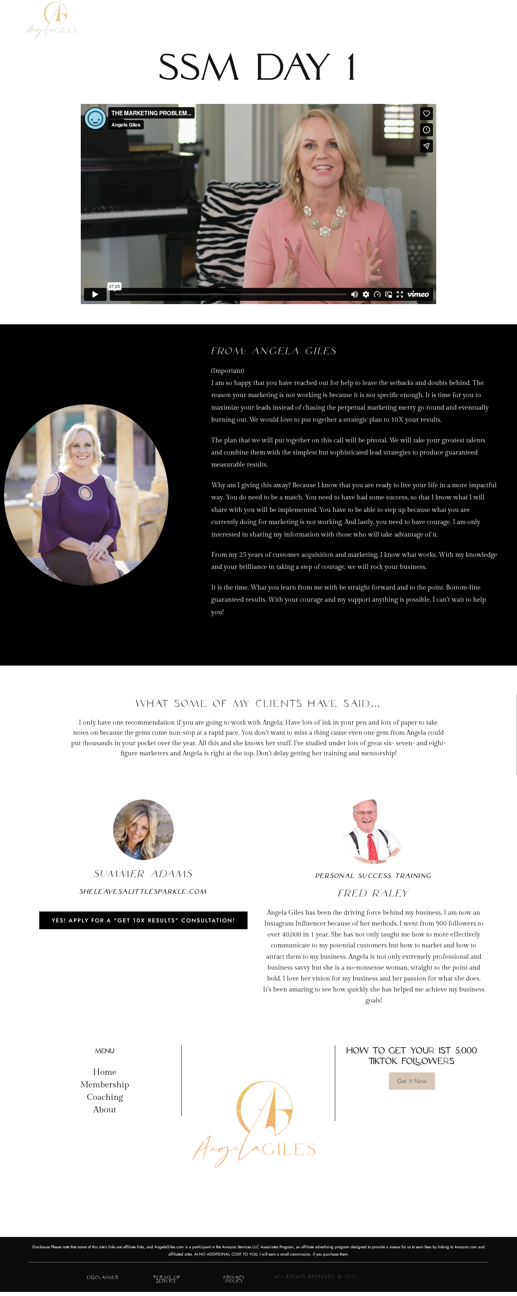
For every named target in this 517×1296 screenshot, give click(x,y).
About (104, 1110)
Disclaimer (103, 1277)
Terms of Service (167, 1279)
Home (104, 1072)
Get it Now (412, 1081)
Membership (104, 1085)
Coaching (105, 1097)
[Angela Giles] (51, 23)
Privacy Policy (235, 1279)
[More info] (479, 23)
